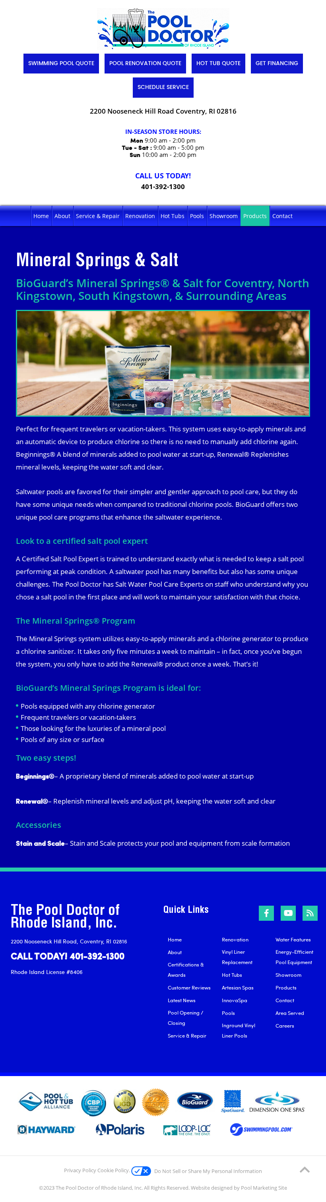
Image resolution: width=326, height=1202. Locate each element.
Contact (285, 1000)
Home (175, 939)
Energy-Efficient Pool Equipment (294, 957)
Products (286, 987)
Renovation (235, 939)
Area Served (290, 1012)
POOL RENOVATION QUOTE (145, 63)
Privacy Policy (80, 1170)
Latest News (182, 1000)
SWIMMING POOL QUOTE (61, 63)
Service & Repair (187, 1035)
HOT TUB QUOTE (218, 63)
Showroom (288, 974)
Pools (228, 1012)
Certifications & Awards (186, 969)
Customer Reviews (189, 987)
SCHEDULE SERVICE (163, 87)
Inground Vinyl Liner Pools (238, 1030)
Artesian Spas (238, 987)
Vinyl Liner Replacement (237, 957)
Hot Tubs (232, 974)
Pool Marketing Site (264, 1187)
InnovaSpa (234, 1000)
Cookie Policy (113, 1170)
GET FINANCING (277, 63)
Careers (285, 1025)
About (175, 952)
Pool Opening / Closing (186, 1017)
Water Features (293, 939)
